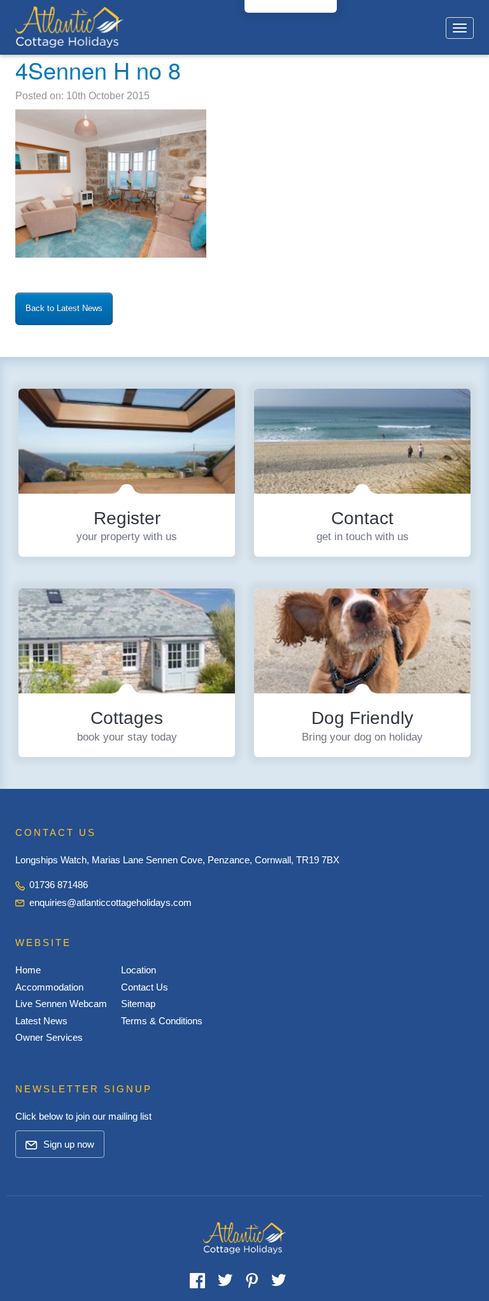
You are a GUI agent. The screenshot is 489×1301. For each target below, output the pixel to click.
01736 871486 (57, 884)
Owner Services (49, 1037)
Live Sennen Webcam (61, 1003)
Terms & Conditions (161, 1020)
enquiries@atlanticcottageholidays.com (110, 902)
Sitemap (138, 1003)
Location (138, 969)
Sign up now (67, 1144)
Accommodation (49, 987)
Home (28, 969)
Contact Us (144, 987)
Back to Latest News (64, 308)
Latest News (41, 1020)
